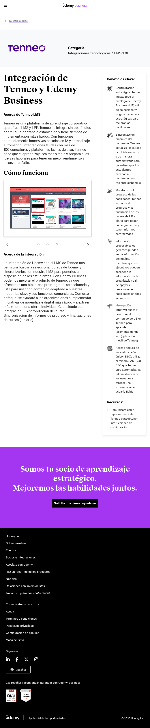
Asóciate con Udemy (19, 564)
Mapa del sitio (15, 640)
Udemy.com (13, 536)
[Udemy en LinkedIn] (8, 659)
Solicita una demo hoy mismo (75, 503)
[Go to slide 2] (47, 244)
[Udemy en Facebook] (17, 659)
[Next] (87, 244)
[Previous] (7, 244)
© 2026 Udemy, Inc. (132, 718)
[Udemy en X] (26, 659)
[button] (5, 5)
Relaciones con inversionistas (25, 586)
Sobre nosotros (16, 543)
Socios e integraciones (21, 557)
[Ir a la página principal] (35, 719)
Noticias (11, 579)
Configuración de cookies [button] (22, 633)
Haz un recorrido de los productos (28, 571)
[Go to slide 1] (38, 244)
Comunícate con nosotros (23, 604)
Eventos (11, 550)
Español (21, 669)
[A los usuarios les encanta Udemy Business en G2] (27, 701)
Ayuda (10, 611)
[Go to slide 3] (56, 244)
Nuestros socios (18, 20)
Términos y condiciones (21, 618)
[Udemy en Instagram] (36, 659)
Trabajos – (28, 593)
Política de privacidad (20, 625)
